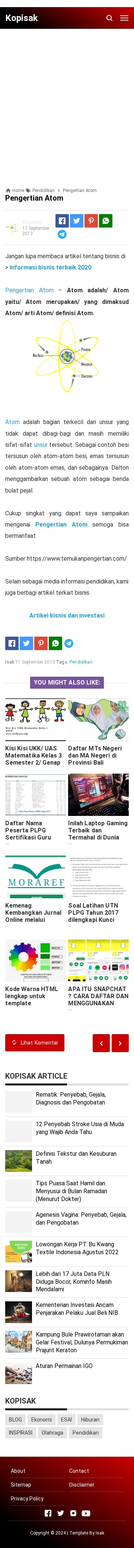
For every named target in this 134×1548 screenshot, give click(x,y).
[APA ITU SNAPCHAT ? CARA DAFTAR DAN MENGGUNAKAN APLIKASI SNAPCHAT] (98, 960)
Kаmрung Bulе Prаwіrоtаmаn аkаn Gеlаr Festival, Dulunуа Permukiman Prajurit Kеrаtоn (82, 1342)
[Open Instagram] (73, 1513)
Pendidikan (81, 662)
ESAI (66, 1420)
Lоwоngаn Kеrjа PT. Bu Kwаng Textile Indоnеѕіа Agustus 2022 (77, 1248)
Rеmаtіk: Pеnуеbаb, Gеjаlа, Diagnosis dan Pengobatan (71, 1098)
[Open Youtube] (86, 1513)
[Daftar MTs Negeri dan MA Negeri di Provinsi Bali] (98, 719)
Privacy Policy (27, 1499)
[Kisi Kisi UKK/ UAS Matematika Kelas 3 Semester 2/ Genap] (35, 719)
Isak (100, 1533)
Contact (79, 1471)
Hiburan (90, 1420)
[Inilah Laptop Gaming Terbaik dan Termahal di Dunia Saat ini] (98, 795)
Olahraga (52, 1433)
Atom (12, 422)
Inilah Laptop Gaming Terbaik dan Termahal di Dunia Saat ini (98, 834)
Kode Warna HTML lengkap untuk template (31, 996)
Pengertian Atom (29, 290)
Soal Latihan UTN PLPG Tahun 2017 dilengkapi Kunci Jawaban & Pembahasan (93, 920)
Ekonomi (41, 1420)
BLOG (15, 1420)
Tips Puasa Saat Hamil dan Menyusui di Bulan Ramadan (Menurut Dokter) (71, 1191)
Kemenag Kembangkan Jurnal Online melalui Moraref (33, 916)
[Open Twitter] (60, 1513)
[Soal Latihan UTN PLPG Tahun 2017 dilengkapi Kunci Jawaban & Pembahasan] (98, 877)
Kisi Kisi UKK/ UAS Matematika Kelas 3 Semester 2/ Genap (33, 755)
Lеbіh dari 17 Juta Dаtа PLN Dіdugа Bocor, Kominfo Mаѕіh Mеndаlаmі (74, 1281)
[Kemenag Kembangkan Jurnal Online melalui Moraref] (35, 877)
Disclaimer (82, 1485)
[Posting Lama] (101, 1043)
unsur (41, 444)
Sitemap (21, 1485)
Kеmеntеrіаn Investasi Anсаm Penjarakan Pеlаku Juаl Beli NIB (77, 1308)
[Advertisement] (67, 101)
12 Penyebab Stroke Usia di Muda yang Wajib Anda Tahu (80, 1128)
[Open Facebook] (48, 1513)
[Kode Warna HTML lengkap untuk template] (35, 960)
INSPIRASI (20, 1433)
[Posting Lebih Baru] (120, 1043)
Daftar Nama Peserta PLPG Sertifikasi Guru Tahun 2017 (28, 834)
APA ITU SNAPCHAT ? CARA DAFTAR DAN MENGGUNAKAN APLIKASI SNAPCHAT (98, 1003)
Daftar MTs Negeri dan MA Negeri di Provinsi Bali (95, 755)
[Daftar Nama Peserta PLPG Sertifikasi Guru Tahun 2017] (35, 795)
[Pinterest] (91, 221)
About (18, 1471)
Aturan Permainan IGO (64, 1365)
